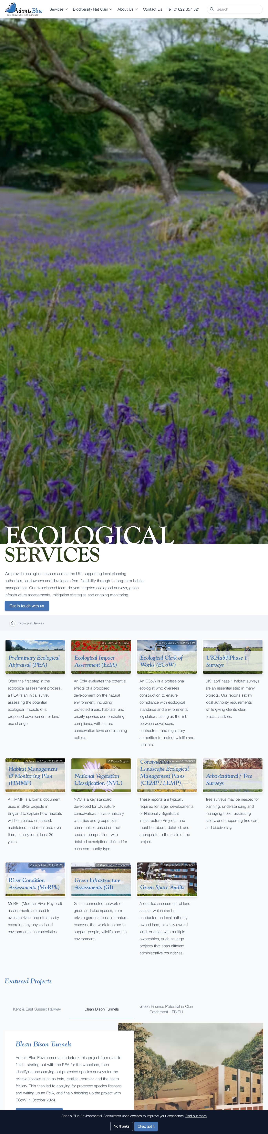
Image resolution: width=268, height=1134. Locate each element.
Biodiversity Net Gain (90, 9)
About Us (126, 9)
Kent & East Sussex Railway (37, 1009)
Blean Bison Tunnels (102, 1009)
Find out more (196, 1116)
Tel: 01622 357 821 (183, 9)
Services (56, 9)
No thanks (121, 1126)
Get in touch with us (27, 606)
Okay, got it (146, 1126)
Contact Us (152, 9)
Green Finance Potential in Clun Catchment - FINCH (166, 1009)
